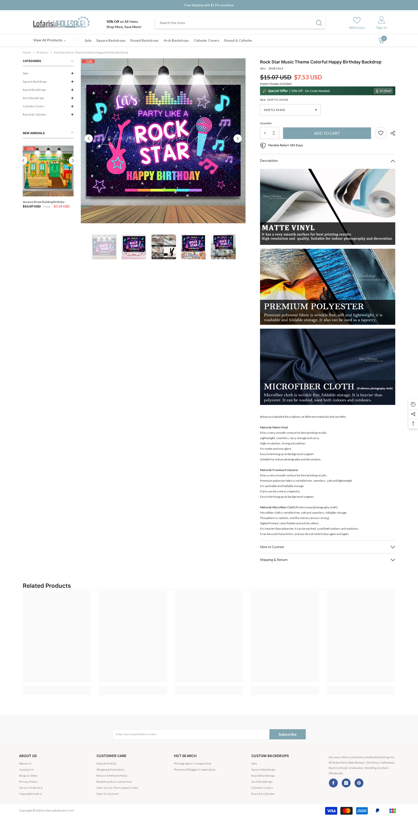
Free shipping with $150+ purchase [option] (209, 5)
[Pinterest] (359, 783)
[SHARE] (391, 133)
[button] (48, 73)
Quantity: (266, 123)
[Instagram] (346, 783)
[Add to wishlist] (381, 133)
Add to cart (327, 133)
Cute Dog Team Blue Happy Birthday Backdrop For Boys (46, 202)
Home (27, 52)
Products (42, 52)
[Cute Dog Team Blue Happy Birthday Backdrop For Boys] (48, 171)
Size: (274, 99)
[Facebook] (333, 783)
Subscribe (288, 734)
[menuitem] (48, 73)
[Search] (240, 23)
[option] (48, 177)
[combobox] (234, 23)
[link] (57, 688)
